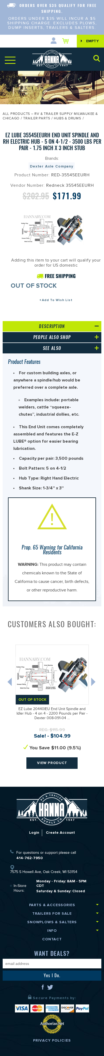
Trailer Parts (36, 119)
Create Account (60, 832)
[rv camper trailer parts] (52, 808)
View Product (52, 763)
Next (94, 683)
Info (52, 930)
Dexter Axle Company (51, 166)
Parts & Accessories (52, 905)
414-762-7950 (29, 858)
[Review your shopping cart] (67, 41)
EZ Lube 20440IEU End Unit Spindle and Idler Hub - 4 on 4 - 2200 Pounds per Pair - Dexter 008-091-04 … (52, 714)
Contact (52, 939)
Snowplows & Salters (52, 922)
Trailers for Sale (52, 913)
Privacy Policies (52, 1040)
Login (34, 832)
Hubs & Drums (67, 119)
